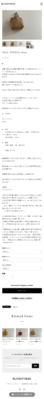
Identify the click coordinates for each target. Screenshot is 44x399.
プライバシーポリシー (13, 384)
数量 (3, 273)
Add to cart (22, 290)
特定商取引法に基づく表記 (29, 384)
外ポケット (6, 256)
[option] (22, 25)
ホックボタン (7, 265)
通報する (15, 307)
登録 (35, 366)
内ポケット (6, 248)
